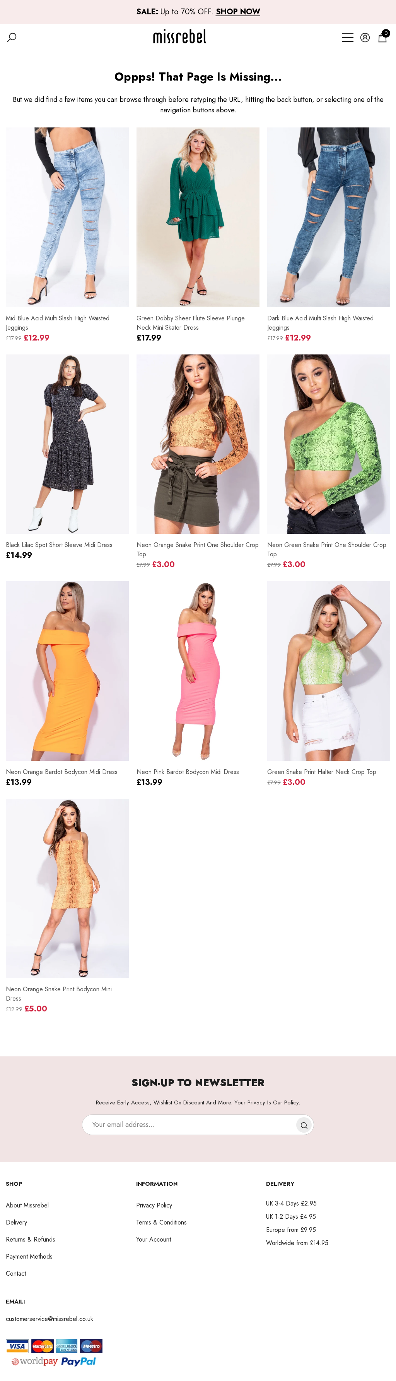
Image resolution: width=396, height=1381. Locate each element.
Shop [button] (14, 1184)
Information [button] (157, 1184)
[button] (11, 37)
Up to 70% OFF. (198, 11)
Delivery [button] (280, 1184)
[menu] (347, 37)
